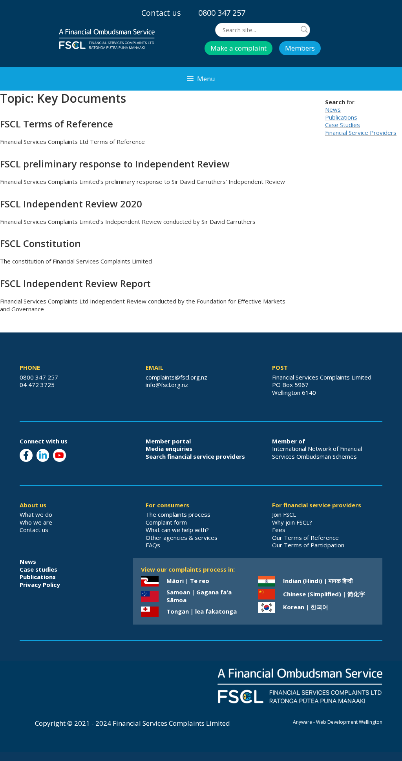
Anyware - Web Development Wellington (337, 722)
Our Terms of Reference (305, 537)
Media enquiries (169, 448)
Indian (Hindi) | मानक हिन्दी (318, 581)
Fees (278, 530)
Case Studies (342, 125)
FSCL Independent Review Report (75, 283)
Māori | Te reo (187, 581)
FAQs (153, 545)
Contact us (161, 12)
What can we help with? (177, 530)
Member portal (168, 441)
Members (300, 48)
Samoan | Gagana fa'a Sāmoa (199, 596)
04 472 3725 (37, 385)
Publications (341, 117)
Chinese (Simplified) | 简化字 (324, 594)
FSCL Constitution (40, 243)
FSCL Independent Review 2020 (71, 203)
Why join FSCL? (292, 522)
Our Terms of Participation (308, 545)
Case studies (38, 569)
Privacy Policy (40, 584)
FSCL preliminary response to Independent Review (115, 163)
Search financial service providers (195, 456)
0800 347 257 (221, 12)
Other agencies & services (181, 537)
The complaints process (178, 514)
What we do (36, 514)
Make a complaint (238, 48)
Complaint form (166, 522)
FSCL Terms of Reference (56, 123)
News (333, 109)
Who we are (36, 522)
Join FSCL (284, 514)
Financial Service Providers (361, 132)
